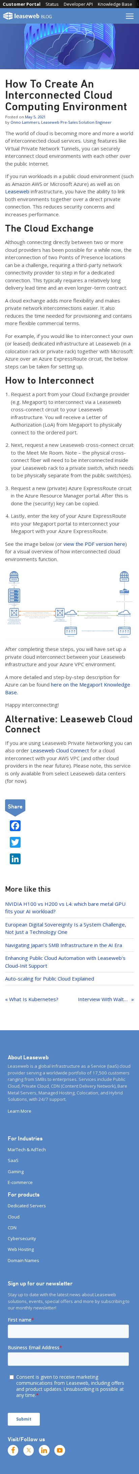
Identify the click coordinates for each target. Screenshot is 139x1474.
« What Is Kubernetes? (31, 999)
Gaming (16, 1171)
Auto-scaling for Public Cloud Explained (49, 978)
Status (52, 4)
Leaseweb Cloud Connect (59, 750)
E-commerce (20, 1182)
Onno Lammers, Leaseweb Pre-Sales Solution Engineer (61, 122)
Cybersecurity (22, 1238)
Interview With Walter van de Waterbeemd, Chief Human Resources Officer (106, 999)
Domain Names (23, 1260)
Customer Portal (21, 4)
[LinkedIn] (44, 1450)
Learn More (19, 1111)
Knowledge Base (115, 4)
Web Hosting (21, 1249)
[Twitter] (28, 1450)
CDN (12, 1228)
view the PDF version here (94, 543)
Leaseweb (17, 191)
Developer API (78, 4)
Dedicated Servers (27, 1206)
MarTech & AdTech (27, 1149)
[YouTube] (59, 1450)
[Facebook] (13, 1450)
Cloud (14, 1217)
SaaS (13, 1160)
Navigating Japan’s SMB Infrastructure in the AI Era (63, 945)
